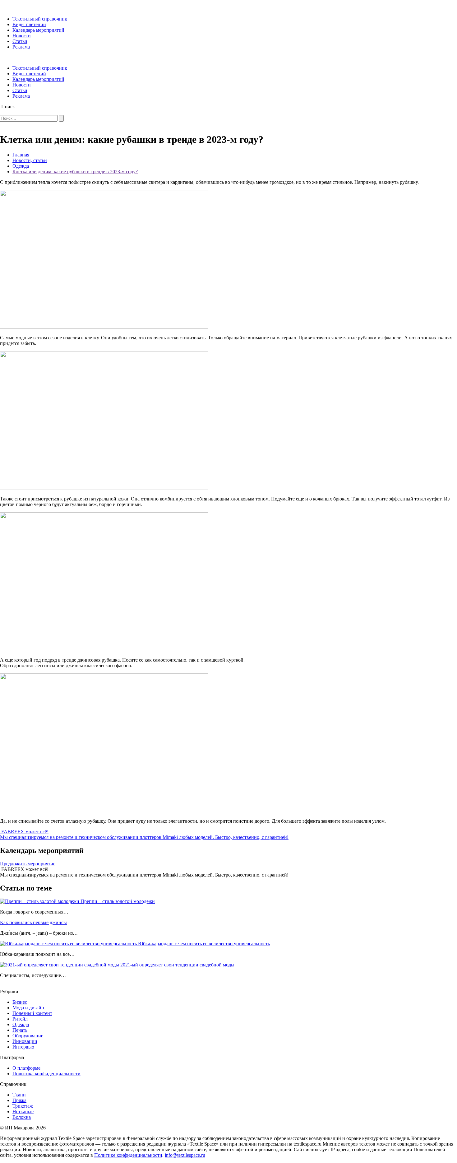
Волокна (21, 1117)
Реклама (21, 46)
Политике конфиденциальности (128, 1155)
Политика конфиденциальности (46, 1073)
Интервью (23, 1046)
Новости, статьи (29, 160)
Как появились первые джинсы (33, 922)
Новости (21, 35)
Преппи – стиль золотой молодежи (118, 901)
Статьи (19, 41)
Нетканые (23, 1111)
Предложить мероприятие (27, 863)
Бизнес (19, 1002)
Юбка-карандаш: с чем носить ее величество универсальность (204, 943)
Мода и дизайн (28, 1007)
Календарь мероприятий (38, 30)
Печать (19, 1030)
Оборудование (27, 1035)
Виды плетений (29, 24)
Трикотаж (22, 1106)
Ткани (19, 1094)
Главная (20, 154)
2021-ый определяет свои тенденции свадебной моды (177, 964)
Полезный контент (32, 1013)
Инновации (24, 1041)
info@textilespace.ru (185, 1155)
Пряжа (19, 1100)
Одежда (20, 166)
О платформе (26, 1068)
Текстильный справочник (39, 18)
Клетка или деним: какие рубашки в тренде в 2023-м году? (75, 171)
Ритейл (20, 1018)
